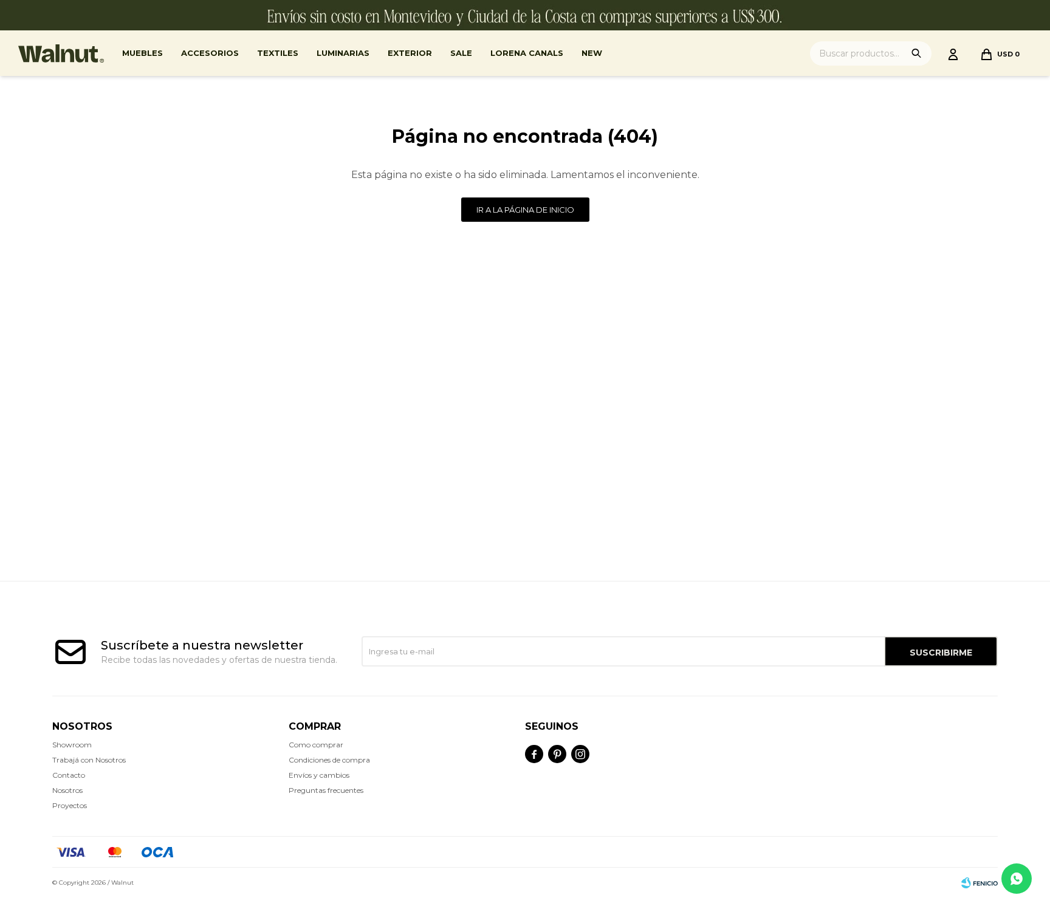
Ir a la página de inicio (525, 209)
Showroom (72, 744)
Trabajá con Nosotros (89, 759)
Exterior (410, 53)
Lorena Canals (526, 53)
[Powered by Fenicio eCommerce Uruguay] (979, 883)
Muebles (142, 53)
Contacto (68, 775)
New (592, 53)
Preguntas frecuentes (326, 790)
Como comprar (316, 744)
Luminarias (343, 53)
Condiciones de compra (329, 759)
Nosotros (67, 790)
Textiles (277, 53)
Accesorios (210, 53)
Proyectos (69, 805)
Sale (461, 53)
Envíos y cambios (319, 775)
